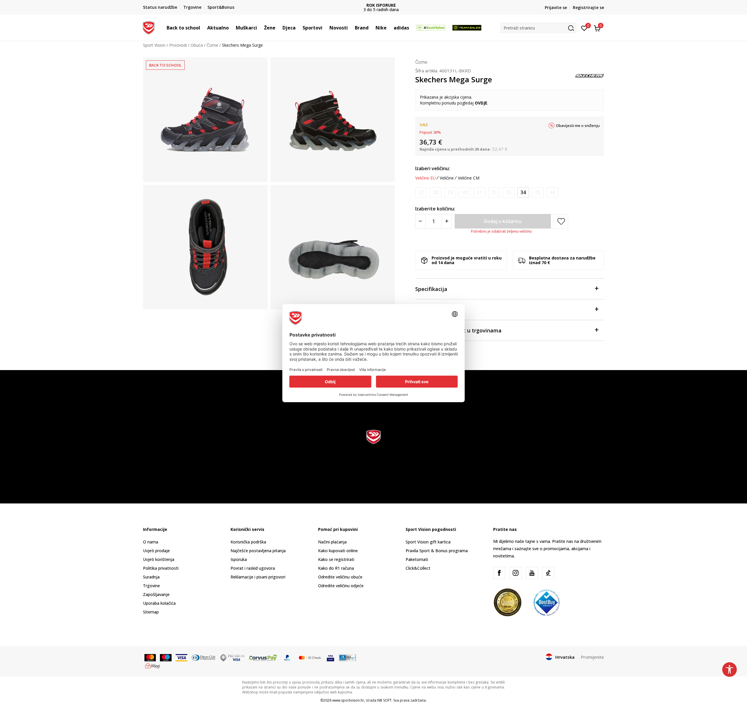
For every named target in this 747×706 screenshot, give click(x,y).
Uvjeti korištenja (158, 559)
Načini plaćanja (332, 542)
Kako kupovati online (338, 550)
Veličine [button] (447, 178)
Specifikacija (431, 288)
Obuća (197, 45)
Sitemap (151, 612)
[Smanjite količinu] (420, 221)
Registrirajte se (588, 7)
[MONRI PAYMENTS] (152, 665)
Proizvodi (178, 45)
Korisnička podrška (248, 542)
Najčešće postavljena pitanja (258, 550)
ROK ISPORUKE (373, 5)
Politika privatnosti (161, 568)
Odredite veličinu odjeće (341, 585)
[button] (203, 27)
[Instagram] (515, 573)
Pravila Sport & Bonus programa (437, 550)
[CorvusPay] (262, 657)
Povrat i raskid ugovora (253, 568)
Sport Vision (154, 45)
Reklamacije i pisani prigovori (258, 577)
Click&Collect (418, 568)
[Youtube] (532, 573)
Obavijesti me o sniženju (578, 125)
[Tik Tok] (548, 573)
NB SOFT (384, 700)
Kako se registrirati (336, 559)
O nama (150, 542)
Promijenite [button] (592, 657)
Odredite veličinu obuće (340, 577)
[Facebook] (499, 573)
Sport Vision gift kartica (428, 542)
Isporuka (239, 559)
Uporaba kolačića (159, 603)
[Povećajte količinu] (446, 221)
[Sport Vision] (148, 27)
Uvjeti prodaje (156, 550)
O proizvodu (430, 309)
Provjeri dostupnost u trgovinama (458, 330)
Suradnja (151, 577)
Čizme (212, 45)
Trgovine (151, 585)
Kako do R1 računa (336, 568)
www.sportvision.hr (348, 700)
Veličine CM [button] (468, 178)
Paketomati (417, 559)
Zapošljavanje (156, 594)
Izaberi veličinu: (432, 168)
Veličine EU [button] (425, 178)
